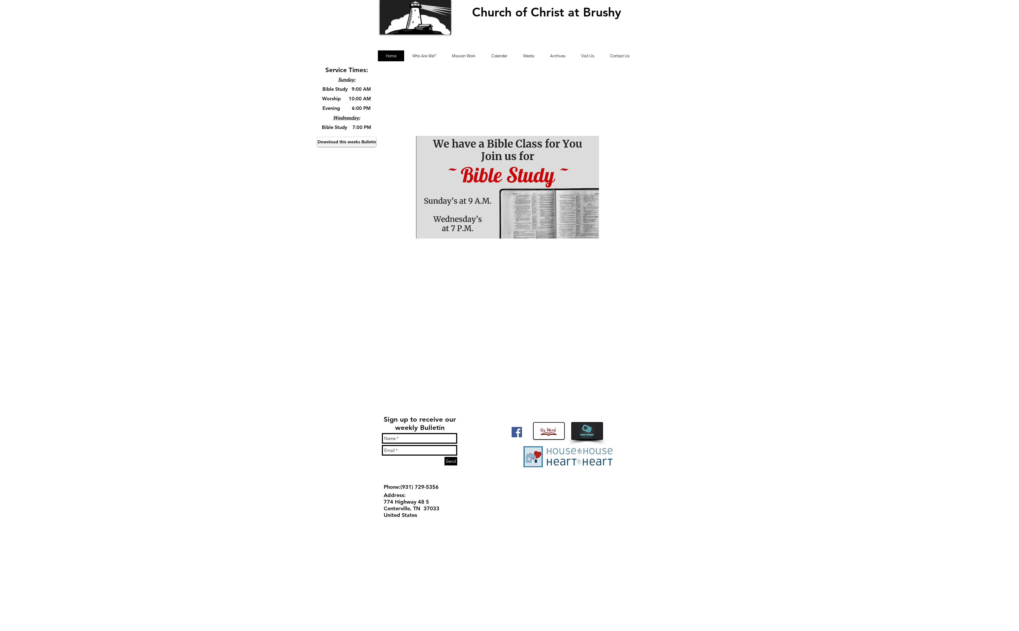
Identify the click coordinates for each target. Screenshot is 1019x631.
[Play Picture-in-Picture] (582, 231)
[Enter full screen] (591, 231)
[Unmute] (432, 231)
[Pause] (423, 231)
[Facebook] (517, 432)
